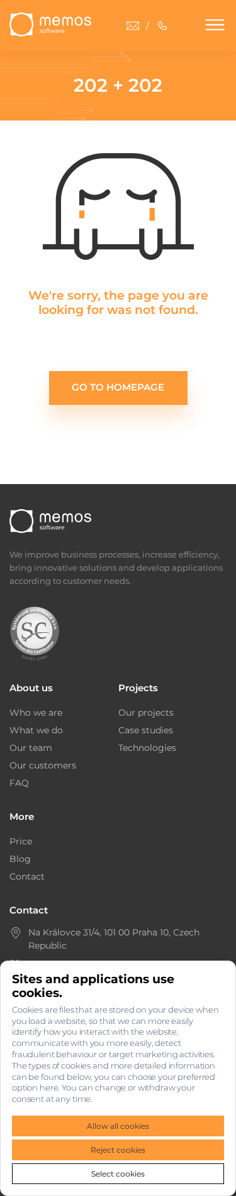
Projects (138, 688)
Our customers (42, 765)
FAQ (19, 783)
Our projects (146, 712)
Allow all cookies (118, 1126)
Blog (20, 859)
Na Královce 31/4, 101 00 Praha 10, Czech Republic (113, 939)
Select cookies (118, 1173)
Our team (30, 747)
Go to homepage (118, 387)
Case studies (145, 730)
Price (20, 841)
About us (31, 688)
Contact (27, 876)
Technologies (147, 747)
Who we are (35, 712)
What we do (36, 730)
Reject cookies (118, 1150)
